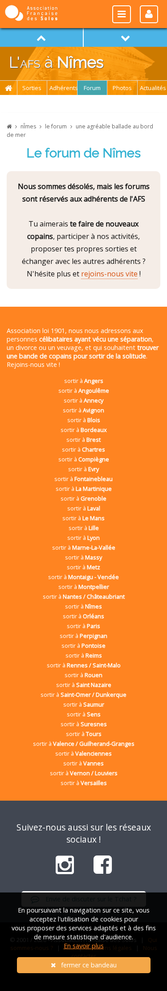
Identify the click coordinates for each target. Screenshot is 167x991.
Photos (122, 88)
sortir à (83, 381)
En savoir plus (84, 946)
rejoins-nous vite (109, 274)
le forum (56, 126)
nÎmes (28, 126)
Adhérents (63, 88)
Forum (92, 88)
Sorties (31, 88)
